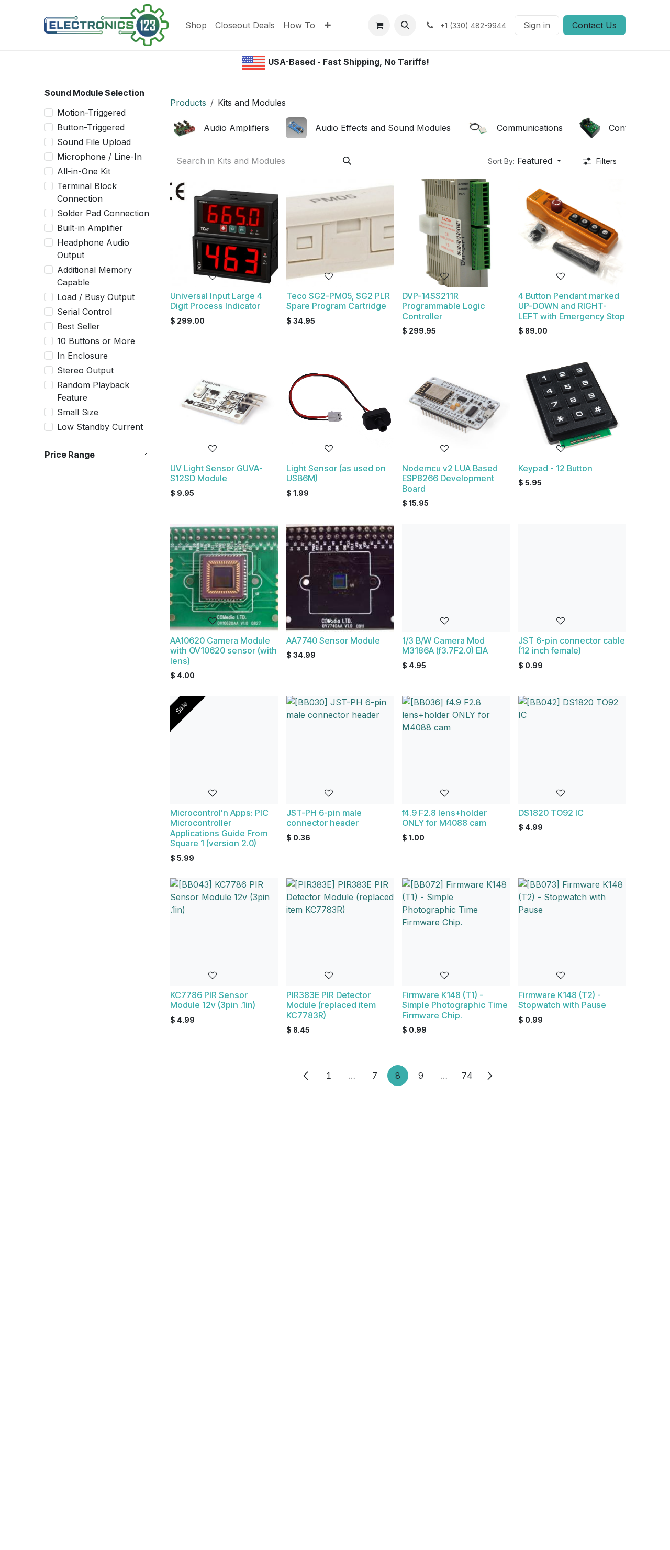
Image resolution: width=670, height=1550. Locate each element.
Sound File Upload (94, 142)
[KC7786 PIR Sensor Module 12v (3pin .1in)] (224, 932)
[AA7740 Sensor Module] (340, 578)
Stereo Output (85, 370)
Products (188, 102)
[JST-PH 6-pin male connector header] (340, 750)
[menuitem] (196, 25)
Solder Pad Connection (103, 213)
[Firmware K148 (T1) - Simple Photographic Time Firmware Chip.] (456, 932)
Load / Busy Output (96, 297)
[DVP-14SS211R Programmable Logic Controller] (456, 233)
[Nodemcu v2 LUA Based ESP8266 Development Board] (456, 405)
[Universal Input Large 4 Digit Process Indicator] (224, 233)
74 (467, 1075)
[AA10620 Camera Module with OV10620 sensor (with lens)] (224, 578)
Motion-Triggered (91, 112)
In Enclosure (82, 355)
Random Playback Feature (93, 391)
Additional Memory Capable (94, 275)
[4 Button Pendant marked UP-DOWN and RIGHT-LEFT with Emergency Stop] (572, 233)
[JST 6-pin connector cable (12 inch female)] (572, 578)
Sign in (536, 25)
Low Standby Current (100, 427)
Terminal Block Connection (87, 192)
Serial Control (84, 311)
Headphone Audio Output (93, 248)
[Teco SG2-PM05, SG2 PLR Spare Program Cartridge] (340, 233)
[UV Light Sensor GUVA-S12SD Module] (224, 405)
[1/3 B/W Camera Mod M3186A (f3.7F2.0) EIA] (456, 578)
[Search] (347, 161)
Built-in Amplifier (90, 228)
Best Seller (78, 326)
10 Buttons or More (96, 341)
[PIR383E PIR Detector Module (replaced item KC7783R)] (340, 932)
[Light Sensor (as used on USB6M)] (340, 405)
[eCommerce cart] (379, 25)
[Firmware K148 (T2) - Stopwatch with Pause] (572, 932)
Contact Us (594, 25)
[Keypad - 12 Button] (572, 405)
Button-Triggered (91, 127)
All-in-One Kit (83, 171)
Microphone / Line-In (99, 156)
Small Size (77, 412)
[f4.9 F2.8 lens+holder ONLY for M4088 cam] (456, 750)
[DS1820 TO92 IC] (572, 750)
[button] (405, 25)
